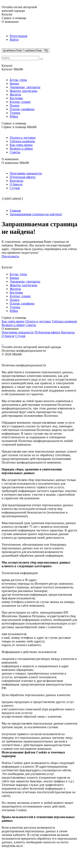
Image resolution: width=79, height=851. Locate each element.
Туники (15, 112)
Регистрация (18, 36)
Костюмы (16, 98)
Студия (15, 188)
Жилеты (15, 94)
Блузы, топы (18, 80)
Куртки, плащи (20, 101)
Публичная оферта (22, 177)
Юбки (14, 116)
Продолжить (10, 256)
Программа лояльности (26, 173)
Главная (15, 210)
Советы (15, 152)
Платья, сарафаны (22, 109)
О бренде (16, 184)
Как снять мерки (21, 145)
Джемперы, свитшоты (25, 87)
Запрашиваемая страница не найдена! (36, 214)
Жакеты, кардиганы (23, 90)
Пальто (14, 105)
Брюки (14, 83)
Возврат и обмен (21, 148)
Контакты (16, 180)
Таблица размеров (22, 141)
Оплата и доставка (22, 137)
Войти (14, 39)
